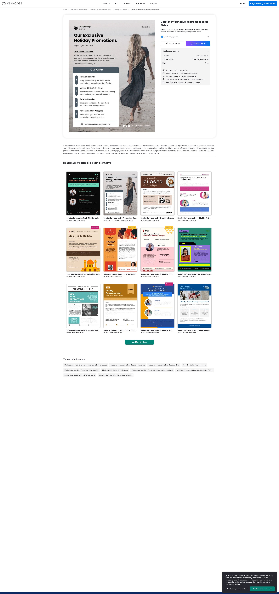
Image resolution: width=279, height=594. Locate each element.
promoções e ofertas (121, 9)
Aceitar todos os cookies (262, 589)
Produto (106, 3)
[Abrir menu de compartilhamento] (208, 36)
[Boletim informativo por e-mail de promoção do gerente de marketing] (157, 249)
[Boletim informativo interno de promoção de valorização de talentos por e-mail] (194, 249)
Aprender (140, 3)
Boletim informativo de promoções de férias (120, 218)
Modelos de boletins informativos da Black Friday (194, 370)
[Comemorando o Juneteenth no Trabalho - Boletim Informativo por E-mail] (120, 249)
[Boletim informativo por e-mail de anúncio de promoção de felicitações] (194, 193)
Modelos (127, 3)
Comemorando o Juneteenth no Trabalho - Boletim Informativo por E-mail (120, 274)
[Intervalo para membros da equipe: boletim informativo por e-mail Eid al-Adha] (83, 249)
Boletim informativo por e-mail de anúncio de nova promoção (157, 330)
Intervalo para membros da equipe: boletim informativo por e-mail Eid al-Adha (83, 274)
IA (116, 3)
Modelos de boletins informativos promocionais (128, 365)
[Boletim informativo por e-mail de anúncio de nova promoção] (157, 306)
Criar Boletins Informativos (78, 9)
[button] (173, 43)
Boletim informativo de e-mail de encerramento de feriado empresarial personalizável (157, 218)
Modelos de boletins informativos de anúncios (115, 375)
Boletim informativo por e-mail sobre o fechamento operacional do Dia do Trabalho (194, 330)
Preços (153, 3)
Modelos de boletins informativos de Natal (164, 365)
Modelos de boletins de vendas (194, 365)
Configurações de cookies (237, 589)
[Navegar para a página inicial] (12, 3)
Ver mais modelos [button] (139, 342)
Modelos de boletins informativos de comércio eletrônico (152, 370)
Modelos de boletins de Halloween (115, 370)
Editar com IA (199, 43)
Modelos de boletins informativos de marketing (81, 370)
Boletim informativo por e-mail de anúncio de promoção (83, 218)
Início (65, 9)
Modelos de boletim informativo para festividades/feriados (86, 365)
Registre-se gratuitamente (262, 3)
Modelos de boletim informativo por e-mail (80, 375)
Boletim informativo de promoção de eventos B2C (83, 330)
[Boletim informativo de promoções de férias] (120, 193)
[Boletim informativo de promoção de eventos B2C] (83, 306)
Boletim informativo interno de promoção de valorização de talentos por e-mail (194, 274)
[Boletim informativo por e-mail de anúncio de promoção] (83, 193)
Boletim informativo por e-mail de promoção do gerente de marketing (157, 274)
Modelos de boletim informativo (100, 9)
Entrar (243, 3)
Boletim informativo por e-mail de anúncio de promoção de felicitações (194, 218)
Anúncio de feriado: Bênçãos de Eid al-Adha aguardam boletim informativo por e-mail (120, 330)
